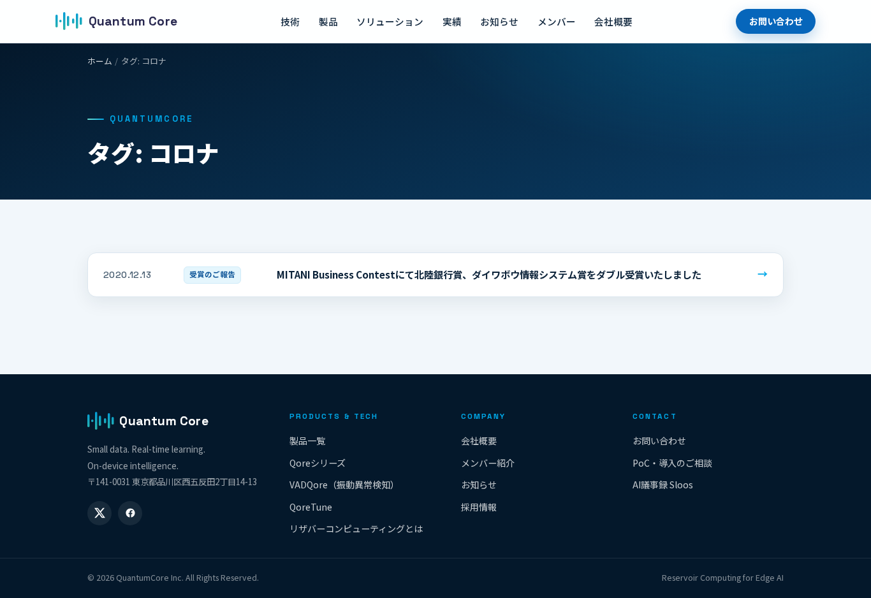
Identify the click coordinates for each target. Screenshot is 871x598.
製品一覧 (307, 440)
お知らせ (499, 21)
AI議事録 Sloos (663, 484)
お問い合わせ (776, 21)
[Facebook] (130, 513)
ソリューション (389, 21)
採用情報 (479, 506)
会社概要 (613, 21)
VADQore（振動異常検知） (344, 484)
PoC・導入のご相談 (672, 462)
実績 (452, 21)
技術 (290, 21)
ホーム (99, 61)
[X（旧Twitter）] (99, 513)
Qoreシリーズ (317, 462)
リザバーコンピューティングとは (356, 528)
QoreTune (310, 506)
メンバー (557, 21)
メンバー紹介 (488, 462)
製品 (328, 21)
